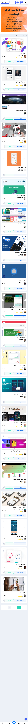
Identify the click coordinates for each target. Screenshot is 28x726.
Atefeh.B (21, 140)
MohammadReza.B (19, 594)
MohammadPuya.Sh (18, 509)
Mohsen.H (21, 339)
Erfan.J (21, 112)
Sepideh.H (21, 55)
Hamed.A (21, 282)
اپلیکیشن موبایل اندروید (21, 224)
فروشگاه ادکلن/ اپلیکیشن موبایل (19, 422)
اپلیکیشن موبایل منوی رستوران (19, 593)
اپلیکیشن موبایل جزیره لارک (20, 536)
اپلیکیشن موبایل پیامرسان (20, 252)
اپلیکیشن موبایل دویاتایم (21, 167)
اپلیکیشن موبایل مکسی (21, 139)
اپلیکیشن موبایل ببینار (21, 195)
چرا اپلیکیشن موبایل (22, 281)
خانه (26, 35)
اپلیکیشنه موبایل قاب (21, 337)
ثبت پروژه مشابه (20, 61)
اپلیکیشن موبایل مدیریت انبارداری (19, 366)
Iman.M (21, 481)
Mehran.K (21, 225)
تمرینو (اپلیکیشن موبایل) (21, 82)
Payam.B (21, 538)
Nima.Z (21, 424)
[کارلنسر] (19, 2)
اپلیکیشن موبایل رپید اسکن (20, 564)
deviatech (21, 169)
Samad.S (21, 566)
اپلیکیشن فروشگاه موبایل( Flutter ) (19, 508)
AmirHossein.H (20, 453)
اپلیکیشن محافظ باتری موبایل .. (19, 394)
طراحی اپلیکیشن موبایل (21, 110)
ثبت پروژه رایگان (5, 2)
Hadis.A (21, 254)
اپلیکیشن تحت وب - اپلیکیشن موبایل (18, 309)
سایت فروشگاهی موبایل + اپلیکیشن (18, 451)
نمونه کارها (22, 35)
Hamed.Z (21, 396)
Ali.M (22, 311)
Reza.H (21, 367)
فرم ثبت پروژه (11, 25)
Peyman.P (21, 84)
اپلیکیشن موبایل (22, 53)
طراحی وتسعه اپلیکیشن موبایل (19, 479)
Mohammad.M (20, 197)
